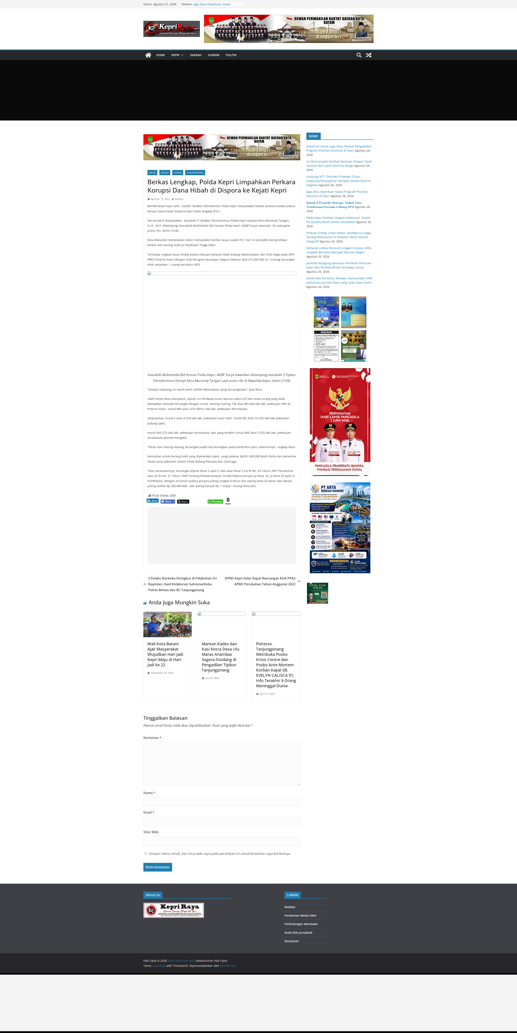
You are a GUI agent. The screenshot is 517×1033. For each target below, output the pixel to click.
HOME (160, 55)
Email (148, 812)
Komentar (152, 737)
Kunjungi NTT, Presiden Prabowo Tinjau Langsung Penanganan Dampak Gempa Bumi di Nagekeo (338, 181)
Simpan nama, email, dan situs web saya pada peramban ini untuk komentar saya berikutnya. (220, 853)
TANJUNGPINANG (195, 172)
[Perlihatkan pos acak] (369, 55)
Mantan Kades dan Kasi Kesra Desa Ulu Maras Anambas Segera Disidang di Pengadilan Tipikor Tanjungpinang (220, 657)
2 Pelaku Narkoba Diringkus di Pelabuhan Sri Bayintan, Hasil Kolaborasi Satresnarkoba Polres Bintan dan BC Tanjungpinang (182, 584)
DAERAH (196, 55)
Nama (149, 793)
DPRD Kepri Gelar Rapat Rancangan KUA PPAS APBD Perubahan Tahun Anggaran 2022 (260, 581)
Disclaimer (292, 941)
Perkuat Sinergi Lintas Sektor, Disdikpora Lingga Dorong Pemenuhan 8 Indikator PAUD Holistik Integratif (338, 237)
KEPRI (175, 55)
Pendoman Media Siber (301, 915)
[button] (181, 55)
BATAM (152, 172)
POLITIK (231, 55)
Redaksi (179, 199)
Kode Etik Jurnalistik (298, 933)
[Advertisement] (258, 90)
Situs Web (151, 832)
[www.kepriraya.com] (148, 55)
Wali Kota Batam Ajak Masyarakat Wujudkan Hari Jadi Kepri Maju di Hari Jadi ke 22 (165, 654)
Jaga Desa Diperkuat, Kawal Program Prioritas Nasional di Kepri (217, 6)
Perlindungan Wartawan (301, 924)
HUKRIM (213, 55)
